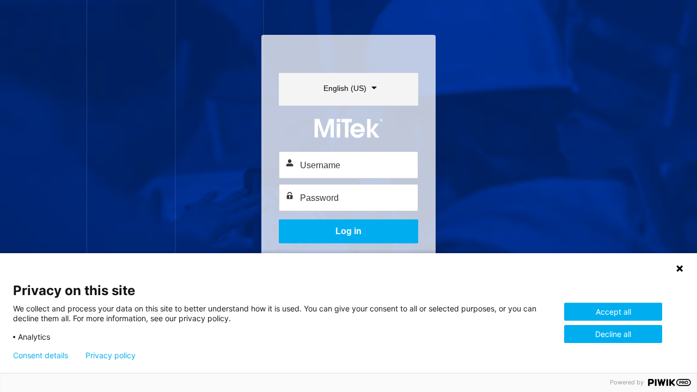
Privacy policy (110, 355)
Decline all (613, 334)
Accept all (613, 311)
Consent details (40, 355)
